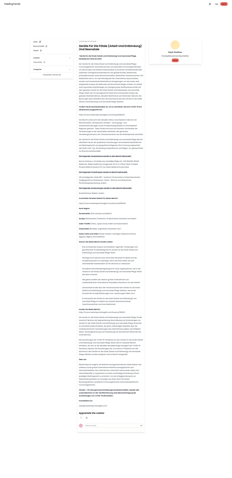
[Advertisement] (116, 23)
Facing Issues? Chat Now (51, 75)
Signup (224, 4)
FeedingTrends (12, 4)
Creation (36, 58)
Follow (175, 60)
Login (216, 4)
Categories (37, 69)
